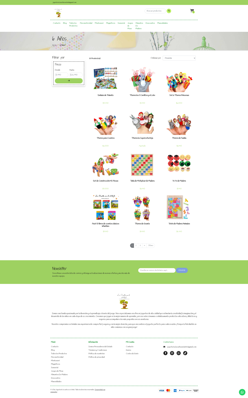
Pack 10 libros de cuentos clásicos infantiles (105, 224)
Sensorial (121, 23)
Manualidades (162, 23)
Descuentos (150, 23)
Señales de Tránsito (106, 95)
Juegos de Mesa (130, 26)
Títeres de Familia (179, 138)
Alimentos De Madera (139, 26)
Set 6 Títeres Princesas (179, 95)
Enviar (182, 270)
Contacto (56, 23)
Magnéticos (110, 23)
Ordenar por (156, 58)
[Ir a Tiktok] (185, 353)
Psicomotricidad (86, 23)
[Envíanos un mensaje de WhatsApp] (242, 392)
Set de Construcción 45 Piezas (105, 181)
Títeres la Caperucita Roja (142, 138)
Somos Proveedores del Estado (100, 346)
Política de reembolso (96, 353)
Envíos (128, 350)
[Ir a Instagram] (172, 353)
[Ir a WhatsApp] (179, 353)
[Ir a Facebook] (165, 353)
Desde (57, 70)
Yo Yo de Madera (179, 181)
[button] (192, 11)
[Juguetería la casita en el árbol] (58, 13)
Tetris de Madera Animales (179, 223)
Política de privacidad (96, 357)
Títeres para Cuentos (105, 138)
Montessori (99, 23)
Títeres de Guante (142, 223)
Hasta (71, 70)
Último (150, 245)
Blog (65, 23)
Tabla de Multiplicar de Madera (142, 181)
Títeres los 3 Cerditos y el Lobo (142, 95)
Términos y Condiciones (97, 350)
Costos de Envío (132, 353)
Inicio (54, 45)
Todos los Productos (73, 24)
